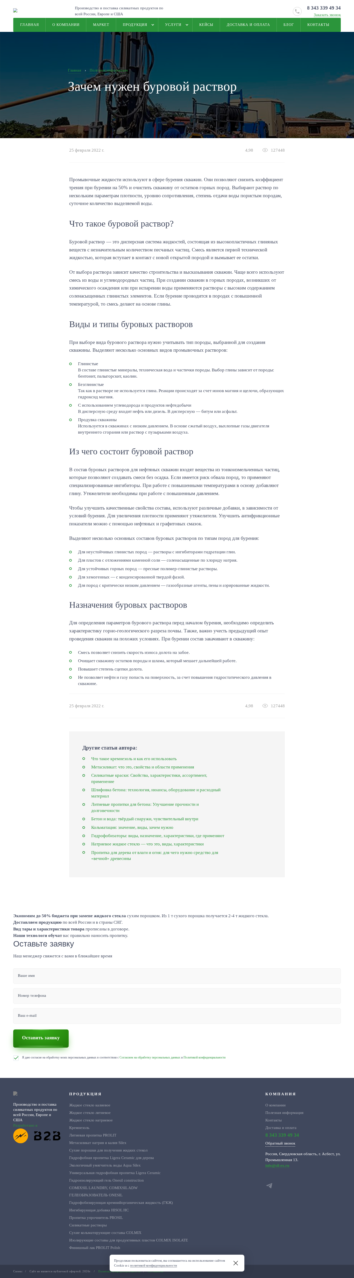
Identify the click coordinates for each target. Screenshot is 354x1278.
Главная (29, 25)
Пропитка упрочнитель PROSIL (96, 1217)
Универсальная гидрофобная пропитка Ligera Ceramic (115, 1172)
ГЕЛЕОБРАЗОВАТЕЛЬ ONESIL (96, 1195)
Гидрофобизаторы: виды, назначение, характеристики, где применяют (157, 835)
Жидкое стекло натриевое (91, 1120)
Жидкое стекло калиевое (89, 1105)
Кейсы (206, 25)
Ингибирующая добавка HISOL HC (99, 1210)
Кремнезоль (79, 1127)
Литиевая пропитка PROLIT (92, 1135)
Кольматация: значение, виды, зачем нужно (132, 827)
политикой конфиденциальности (153, 1265)
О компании (66, 25)
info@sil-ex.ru (277, 1165)
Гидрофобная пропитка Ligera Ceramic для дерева (111, 1157)
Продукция (135, 25)
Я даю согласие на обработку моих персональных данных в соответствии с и (123, 1057)
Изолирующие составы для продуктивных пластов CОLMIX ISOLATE (128, 1240)
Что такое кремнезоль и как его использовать (134, 758)
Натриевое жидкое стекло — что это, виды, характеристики (147, 844)
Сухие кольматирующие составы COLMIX (105, 1232)
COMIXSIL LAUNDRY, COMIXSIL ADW (103, 1187)
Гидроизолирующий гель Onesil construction (106, 1180)
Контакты (318, 25)
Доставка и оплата (248, 25)
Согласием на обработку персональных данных (149, 1057)
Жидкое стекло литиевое (90, 1112)
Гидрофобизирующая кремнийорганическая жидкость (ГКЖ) (121, 1202)
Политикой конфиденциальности (204, 1057)
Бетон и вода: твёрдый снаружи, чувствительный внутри (144, 818)
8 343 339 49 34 (324, 8)
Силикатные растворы (88, 1225)
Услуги (173, 25)
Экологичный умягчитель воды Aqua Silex (105, 1165)
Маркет (101, 25)
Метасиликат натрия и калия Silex (97, 1142)
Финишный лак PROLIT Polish (94, 1247)
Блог (289, 25)
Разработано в (25, 1125)
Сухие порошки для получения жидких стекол (108, 1150)
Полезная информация (284, 1112)
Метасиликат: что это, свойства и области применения (142, 767)
